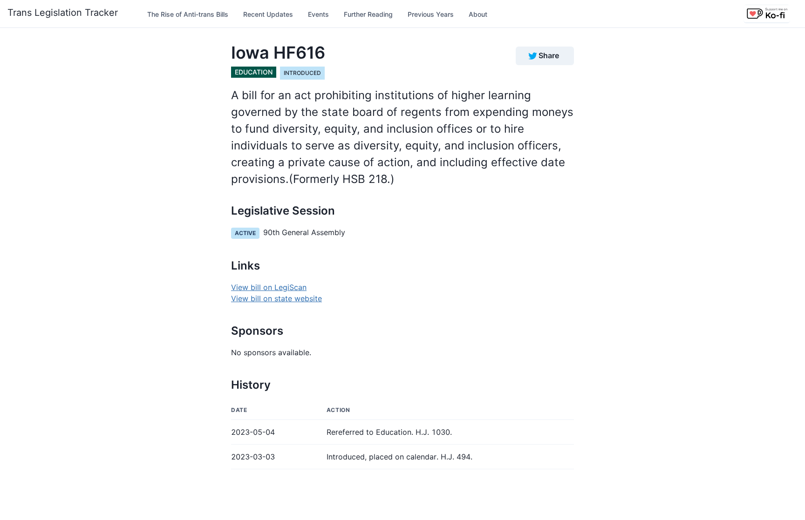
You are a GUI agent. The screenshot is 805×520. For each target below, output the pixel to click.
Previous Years (431, 14)
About (478, 14)
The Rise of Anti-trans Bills (187, 14)
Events (318, 14)
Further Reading (368, 14)
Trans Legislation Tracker (62, 12)
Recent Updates (268, 14)
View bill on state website (276, 298)
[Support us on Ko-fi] (767, 14)
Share (549, 55)
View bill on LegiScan (269, 287)
